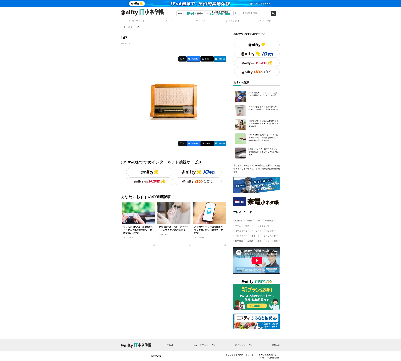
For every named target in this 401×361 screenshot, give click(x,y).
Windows (269, 221)
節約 (276, 241)
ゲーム (238, 226)
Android (238, 221)
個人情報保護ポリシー (268, 355)
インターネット (136, 20)
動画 (260, 241)
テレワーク (256, 231)
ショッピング (264, 226)
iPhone (249, 221)
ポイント (255, 236)
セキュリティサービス (204, 345)
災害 (268, 241)
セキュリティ (232, 20)
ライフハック (264, 20)
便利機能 (239, 241)
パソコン (200, 20)
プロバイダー (241, 236)
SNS (258, 221)
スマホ (168, 20)
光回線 (250, 241)
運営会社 (276, 345)
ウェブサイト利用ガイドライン (239, 355)
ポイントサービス (243, 345)
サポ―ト (249, 226)
